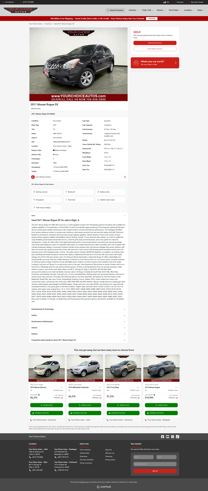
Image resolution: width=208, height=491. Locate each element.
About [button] (199, 10)
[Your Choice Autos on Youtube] (166, 436)
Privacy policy (110, 460)
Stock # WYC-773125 (151, 384)
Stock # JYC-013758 (74, 384)
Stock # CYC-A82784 (113, 384)
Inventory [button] (132, 10)
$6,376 (72, 396)
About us (108, 450)
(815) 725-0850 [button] (28, 2)
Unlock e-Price (48, 405)
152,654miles (135, 390)
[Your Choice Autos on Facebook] (161, 436)
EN (168, 2)
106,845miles (173, 390)
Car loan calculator (87, 460)
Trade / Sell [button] (146, 10)
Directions (83, 456)
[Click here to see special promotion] (104, 18)
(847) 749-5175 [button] (63, 457)
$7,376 (110, 396)
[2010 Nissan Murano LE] (46, 368)
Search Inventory (116, 10)
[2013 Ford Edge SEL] (123, 368)
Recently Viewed (197, 2)
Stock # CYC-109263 (36, 384)
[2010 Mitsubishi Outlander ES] (85, 368)
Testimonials (84, 453)
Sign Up (155, 471)
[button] (10, 2)
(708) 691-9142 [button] (63, 470)
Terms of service (86, 463)
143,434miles (58, 390)
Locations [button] (188, 10)
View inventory (85, 450)
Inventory (48, 24)
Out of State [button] (173, 10)
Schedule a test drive (42, 413)
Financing (108, 456)
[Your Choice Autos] (20, 10)
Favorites (180, 2)
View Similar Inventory (155, 49)
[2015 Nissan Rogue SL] (161, 368)
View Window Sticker (43, 177)
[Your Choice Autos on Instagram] (171, 436)
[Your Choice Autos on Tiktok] (176, 436)
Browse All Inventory (155, 43)
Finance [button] (160, 10)
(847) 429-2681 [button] (37, 470)
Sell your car (109, 453)
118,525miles (96, 390)
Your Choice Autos (35, 24)
